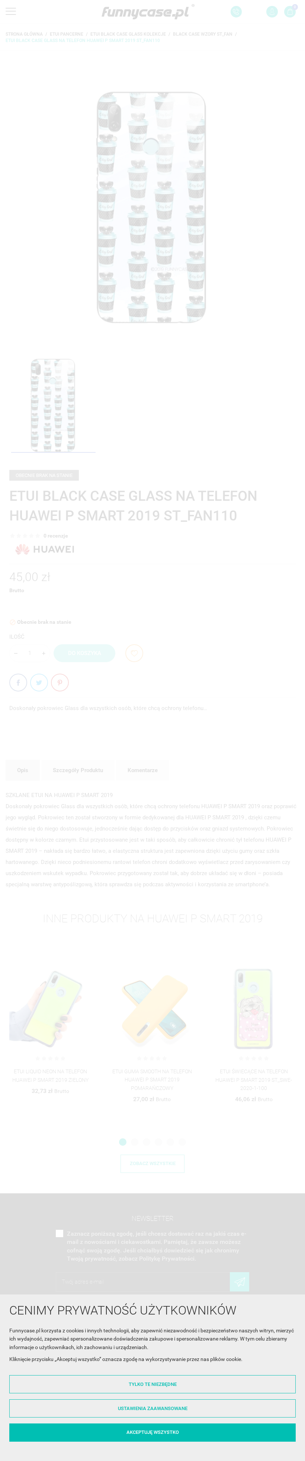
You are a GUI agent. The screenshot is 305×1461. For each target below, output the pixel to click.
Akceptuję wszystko (152, 1432)
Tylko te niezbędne (153, 1384)
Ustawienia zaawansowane (152, 1408)
